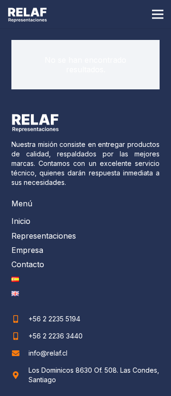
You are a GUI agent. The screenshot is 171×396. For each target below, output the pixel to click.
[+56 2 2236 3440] (19, 336)
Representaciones (43, 236)
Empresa (27, 250)
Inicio (20, 221)
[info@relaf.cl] (19, 353)
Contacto (27, 264)
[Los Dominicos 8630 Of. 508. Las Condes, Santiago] (19, 375)
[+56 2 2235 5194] (19, 319)
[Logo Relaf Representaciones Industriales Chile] (27, 14)
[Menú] (158, 14)
